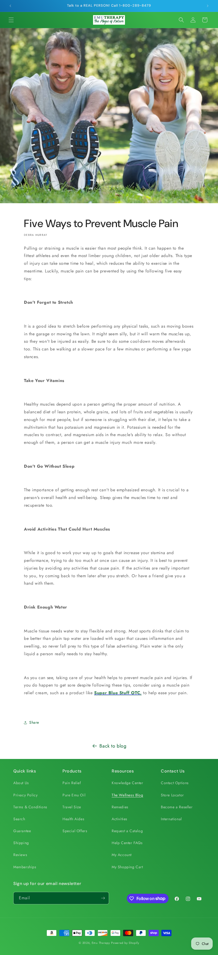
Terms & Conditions (30, 807)
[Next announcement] (207, 6)
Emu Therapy (101, 943)
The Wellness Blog (127, 795)
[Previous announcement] (10, 6)
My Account (122, 854)
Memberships (24, 867)
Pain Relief (71, 782)
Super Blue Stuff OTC (117, 693)
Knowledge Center (127, 782)
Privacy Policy (25, 795)
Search (19, 819)
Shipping (21, 842)
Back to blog (112, 746)
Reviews (20, 854)
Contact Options (175, 782)
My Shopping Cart (127, 867)
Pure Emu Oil (73, 795)
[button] (11, 20)
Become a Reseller (176, 807)
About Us (21, 782)
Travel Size (71, 807)
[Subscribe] (103, 898)
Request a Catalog (127, 831)
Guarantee (22, 831)
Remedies (120, 807)
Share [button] (34, 722)
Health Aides (73, 819)
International (171, 819)
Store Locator (172, 795)
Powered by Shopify (125, 943)
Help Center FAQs (127, 842)
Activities (119, 819)
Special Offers (74, 831)
